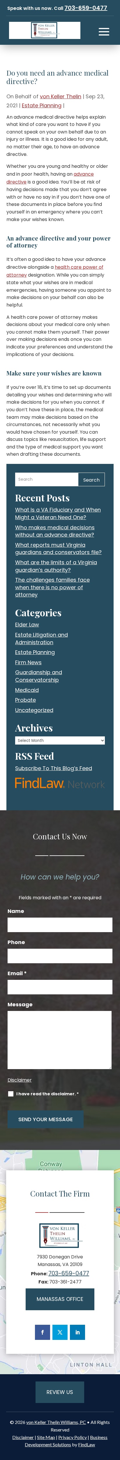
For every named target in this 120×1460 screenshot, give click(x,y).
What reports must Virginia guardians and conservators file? (58, 548)
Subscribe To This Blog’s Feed (53, 768)
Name (16, 911)
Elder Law (27, 624)
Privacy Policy (72, 1437)
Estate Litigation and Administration (41, 638)
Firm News (28, 662)
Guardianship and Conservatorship (38, 676)
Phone (16, 942)
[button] (104, 31)
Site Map (46, 1437)
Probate (25, 700)
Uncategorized (34, 710)
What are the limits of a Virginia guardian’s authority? (56, 566)
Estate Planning (41, 105)
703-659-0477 (85, 8)
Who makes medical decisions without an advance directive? (55, 531)
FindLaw (86, 1444)
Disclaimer (20, 1080)
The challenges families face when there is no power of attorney (52, 587)
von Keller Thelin (60, 96)
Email (17, 973)
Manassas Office (60, 1299)
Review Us (60, 1392)
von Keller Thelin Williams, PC (56, 1422)
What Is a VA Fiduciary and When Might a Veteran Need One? (58, 513)
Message (20, 1004)
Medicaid (27, 690)
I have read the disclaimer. (47, 1094)
